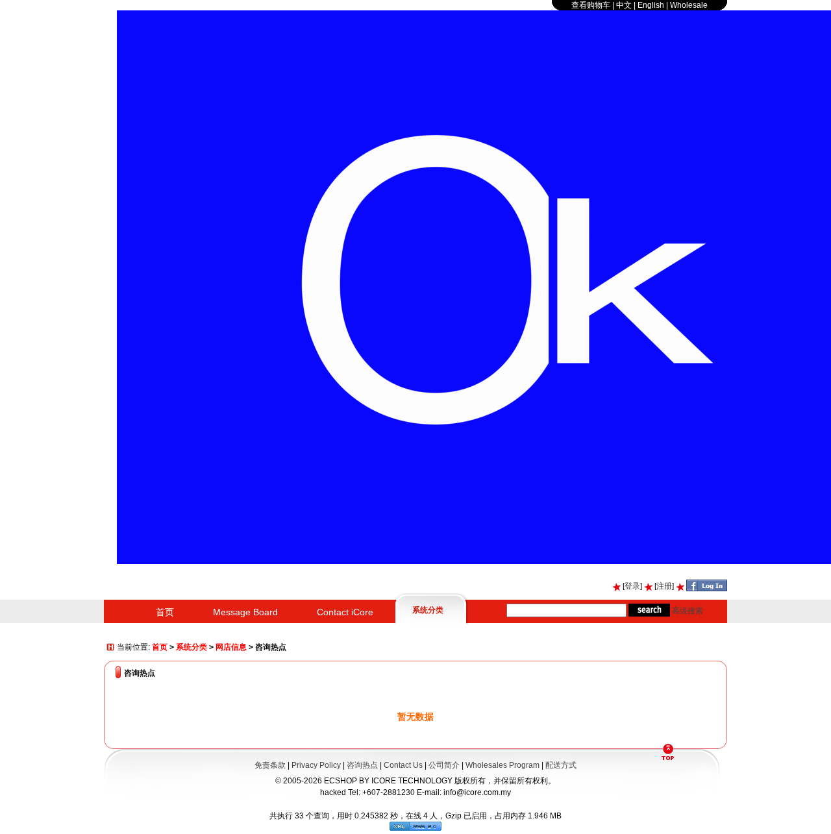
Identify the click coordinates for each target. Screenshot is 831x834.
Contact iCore (345, 612)
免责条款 (270, 765)
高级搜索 (687, 610)
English (651, 5)
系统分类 (427, 610)
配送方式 (561, 765)
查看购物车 (590, 5)
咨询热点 (362, 765)
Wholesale (689, 5)
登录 (632, 586)
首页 (165, 612)
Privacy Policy (316, 765)
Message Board (245, 612)
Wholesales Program (502, 765)
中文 (624, 5)
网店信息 (231, 647)
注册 (664, 586)
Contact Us (403, 765)
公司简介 (444, 765)
